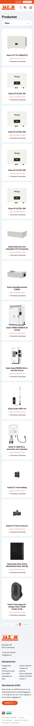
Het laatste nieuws (8, 671)
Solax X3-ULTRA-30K (17, 208)
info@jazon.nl (6, 655)
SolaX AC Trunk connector (17, 526)
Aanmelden (9, 703)
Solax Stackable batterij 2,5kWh (17, 288)
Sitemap (21, 717)
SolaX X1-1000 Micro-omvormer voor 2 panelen (17, 448)
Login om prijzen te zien (17, 58)
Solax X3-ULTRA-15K (17, 93)
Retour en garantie (25, 673)
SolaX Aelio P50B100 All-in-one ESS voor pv (17, 369)
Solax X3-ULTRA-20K (17, 132)
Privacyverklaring (7, 720)
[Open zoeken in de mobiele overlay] (20, 7)
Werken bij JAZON (25, 676)
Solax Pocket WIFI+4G (17, 408)
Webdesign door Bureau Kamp (10, 723)
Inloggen (18, 2)
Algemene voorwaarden (21, 720)
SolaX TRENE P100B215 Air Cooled (17, 328)
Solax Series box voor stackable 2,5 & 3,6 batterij (17, 248)
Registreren (27, 2)
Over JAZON (6, 673)
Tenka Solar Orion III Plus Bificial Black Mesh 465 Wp (17, 565)
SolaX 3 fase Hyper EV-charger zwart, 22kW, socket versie (17, 606)
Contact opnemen (25, 666)
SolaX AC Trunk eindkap (17, 487)
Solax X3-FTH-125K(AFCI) (17, 55)
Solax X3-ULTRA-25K (17, 170)
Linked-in (22, 679)
